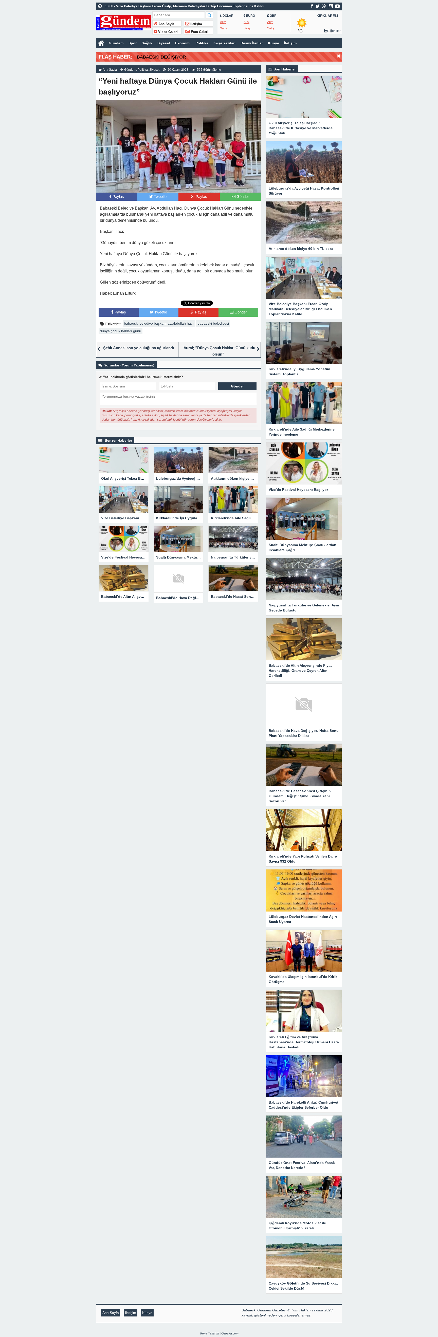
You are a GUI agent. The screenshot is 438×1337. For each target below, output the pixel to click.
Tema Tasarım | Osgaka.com (219, 1333)
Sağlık (147, 43)
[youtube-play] (337, 6)
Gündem (116, 43)
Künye (273, 43)
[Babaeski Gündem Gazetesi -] (123, 22)
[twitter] (318, 6)
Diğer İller (333, 31)
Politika (201, 43)
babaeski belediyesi (213, 323)
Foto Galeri (199, 32)
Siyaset (163, 43)
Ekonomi (182, 43)
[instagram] (331, 6)
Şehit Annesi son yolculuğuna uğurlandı (138, 348)
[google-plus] (324, 6)
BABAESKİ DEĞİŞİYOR (161, 57)
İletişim (195, 24)
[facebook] (312, 6)
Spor (133, 43)
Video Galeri (167, 32)
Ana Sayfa (165, 24)
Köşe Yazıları (224, 43)
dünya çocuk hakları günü (120, 331)
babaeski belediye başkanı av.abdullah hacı (159, 323)
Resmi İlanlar (252, 43)
